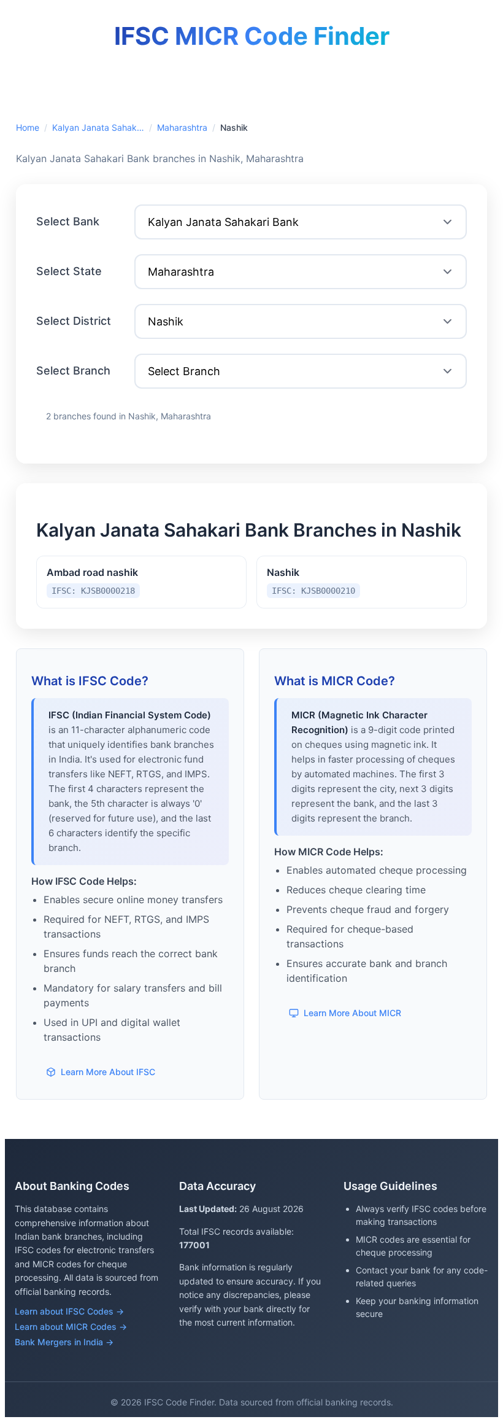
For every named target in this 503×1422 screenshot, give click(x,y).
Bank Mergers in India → (64, 1342)
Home (27, 127)
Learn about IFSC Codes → (69, 1311)
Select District (73, 320)
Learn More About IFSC (108, 1071)
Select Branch (73, 370)
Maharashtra (182, 127)
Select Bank (67, 221)
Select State (69, 271)
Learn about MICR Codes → (71, 1326)
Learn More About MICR (352, 1013)
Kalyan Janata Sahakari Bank (98, 127)
